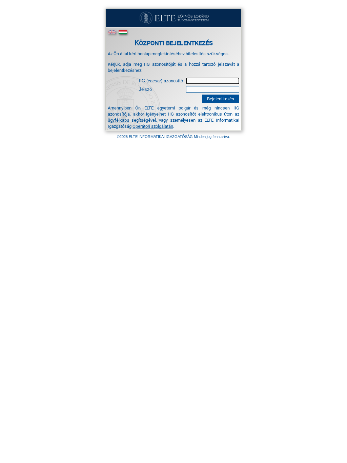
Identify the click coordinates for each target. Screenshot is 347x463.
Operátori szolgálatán (152, 126)
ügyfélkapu (118, 120)
